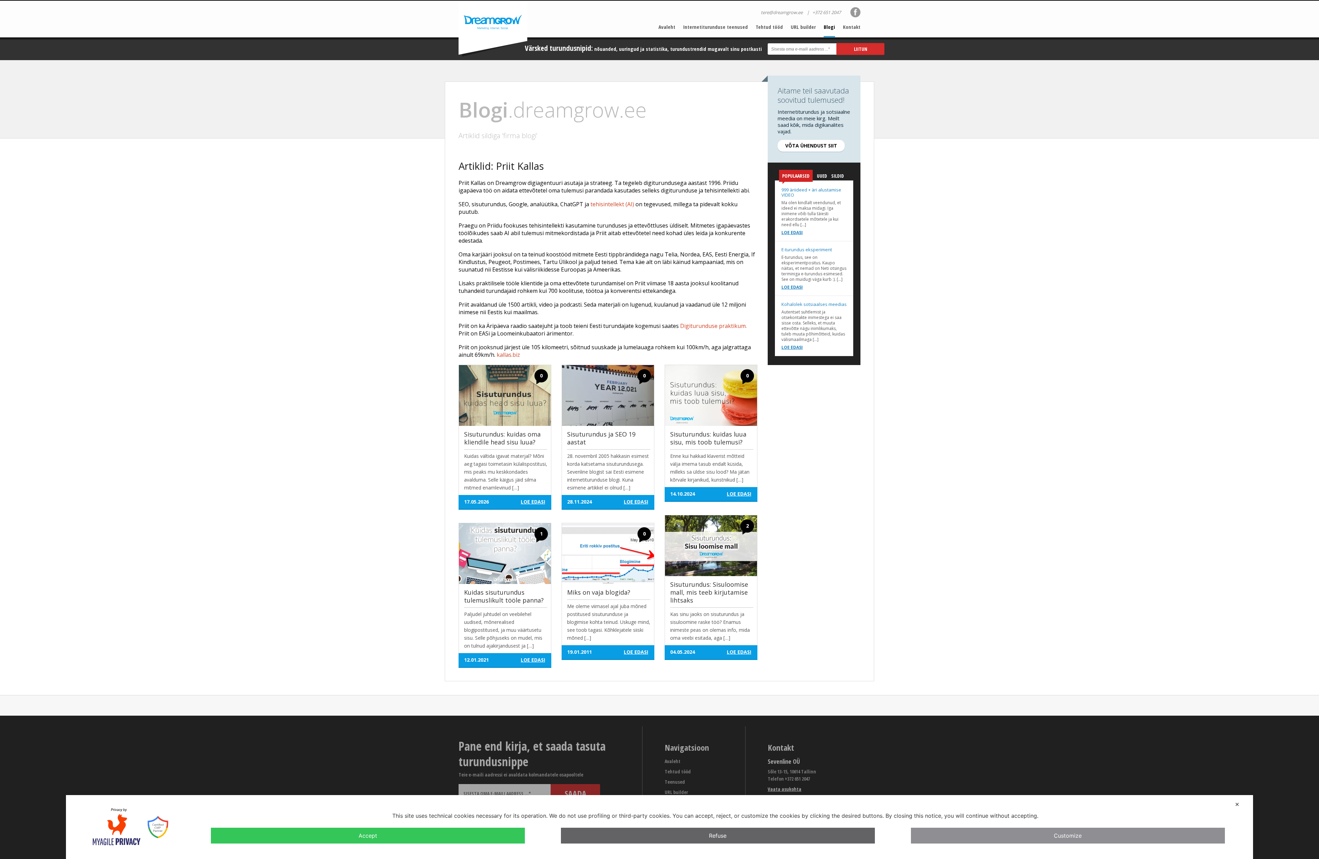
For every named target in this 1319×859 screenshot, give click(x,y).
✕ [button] (1237, 804)
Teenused (675, 782)
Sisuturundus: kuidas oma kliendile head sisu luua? (502, 438)
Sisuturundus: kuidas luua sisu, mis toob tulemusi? (708, 438)
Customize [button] (1068, 835)
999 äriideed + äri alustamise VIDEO (811, 192)
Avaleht (666, 26)
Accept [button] (368, 835)
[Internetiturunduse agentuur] (493, 29)
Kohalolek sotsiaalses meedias (814, 304)
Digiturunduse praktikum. (713, 326)
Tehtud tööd (769, 26)
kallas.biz (508, 355)
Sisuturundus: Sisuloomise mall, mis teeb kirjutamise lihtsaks (709, 592)
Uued (822, 176)
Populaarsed (796, 176)
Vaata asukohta (784, 789)
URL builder (803, 26)
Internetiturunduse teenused (715, 26)
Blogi (829, 26)
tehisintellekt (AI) (612, 204)
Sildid (837, 176)
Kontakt (851, 26)
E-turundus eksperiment (806, 249)
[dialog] (659, 827)
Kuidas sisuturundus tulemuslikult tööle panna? (504, 596)
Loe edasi (792, 232)
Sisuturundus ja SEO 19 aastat (601, 438)
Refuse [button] (717, 835)
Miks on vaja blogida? (598, 592)
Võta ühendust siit (811, 145)
